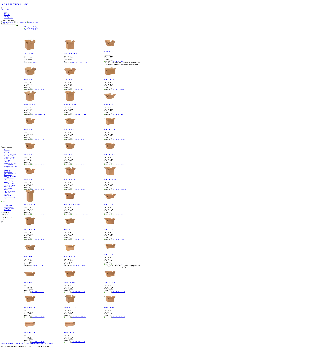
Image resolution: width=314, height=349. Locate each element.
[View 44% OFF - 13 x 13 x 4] (77, 89)
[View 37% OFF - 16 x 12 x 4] (117, 114)
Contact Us (7, 15)
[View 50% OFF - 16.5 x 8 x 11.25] (78, 114)
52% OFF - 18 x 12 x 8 (69, 154)
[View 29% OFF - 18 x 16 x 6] (37, 189)
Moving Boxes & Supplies (11, 183)
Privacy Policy (32, 343)
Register (8, 9)
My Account (47, 343)
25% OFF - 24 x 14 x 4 (29, 282)
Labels (5, 179)
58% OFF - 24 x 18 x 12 (29, 307)
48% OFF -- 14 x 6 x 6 (109, 79)
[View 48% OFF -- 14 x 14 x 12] (37, 114)
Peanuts (6, 189)
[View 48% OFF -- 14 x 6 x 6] (117, 89)
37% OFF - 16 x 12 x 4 (109, 104)
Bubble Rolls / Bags (9, 158)
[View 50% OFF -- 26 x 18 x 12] (118, 317)
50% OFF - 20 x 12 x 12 (29, 229)
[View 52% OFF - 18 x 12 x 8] (77, 164)
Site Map (18, 343)
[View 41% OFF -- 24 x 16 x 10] (77, 292)
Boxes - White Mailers (10, 155)
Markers (6, 182)
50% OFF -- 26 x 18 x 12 (109, 307)
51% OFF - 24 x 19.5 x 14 (70, 307)
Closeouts (5, 219)
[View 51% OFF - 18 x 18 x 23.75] (38, 214)
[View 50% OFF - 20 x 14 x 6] (77, 239)
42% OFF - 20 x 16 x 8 (109, 229)
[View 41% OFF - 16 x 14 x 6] (37, 139)
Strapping (6, 194)
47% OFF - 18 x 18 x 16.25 (110, 179)
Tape (5, 198)
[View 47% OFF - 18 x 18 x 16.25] (118, 189)
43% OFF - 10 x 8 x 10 (29, 53)
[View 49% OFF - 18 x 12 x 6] (37, 164)
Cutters (6, 167)
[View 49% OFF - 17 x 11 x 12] (118, 139)
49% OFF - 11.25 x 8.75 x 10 (70, 53)
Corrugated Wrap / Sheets (10, 166)
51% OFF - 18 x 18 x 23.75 (30, 204)
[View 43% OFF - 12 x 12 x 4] (117, 61)
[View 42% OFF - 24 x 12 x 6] (117, 264)
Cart (52, 343)
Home (5, 12)
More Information (8, 18)
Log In (2, 9)
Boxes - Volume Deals (10, 154)
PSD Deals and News (8, 217)
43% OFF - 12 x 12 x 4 (109, 51)
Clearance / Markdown (10, 163)
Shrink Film (7, 192)
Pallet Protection (8, 188)
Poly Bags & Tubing (9, 191)
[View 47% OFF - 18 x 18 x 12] (77, 189)
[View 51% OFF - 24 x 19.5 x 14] (78, 317)
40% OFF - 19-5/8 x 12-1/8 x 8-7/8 (72, 204)
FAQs (5, 204)
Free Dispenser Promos (10, 173)
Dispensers (7, 169)
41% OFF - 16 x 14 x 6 (29, 129)
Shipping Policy (40, 343)
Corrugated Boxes (8, 205)
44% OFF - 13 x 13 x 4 (69, 79)
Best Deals (6, 150)
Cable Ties (6, 161)
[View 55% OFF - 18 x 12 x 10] (118, 164)
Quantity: (26, 61)
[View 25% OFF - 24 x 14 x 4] (37, 292)
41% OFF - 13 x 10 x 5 (29, 79)
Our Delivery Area (9, 208)
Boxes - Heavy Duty (9, 153)
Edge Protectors (8, 170)
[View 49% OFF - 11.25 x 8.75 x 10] (78, 62)
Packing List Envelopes (10, 185)
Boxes (5, 151)
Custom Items (7, 210)
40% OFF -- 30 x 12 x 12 (69, 332)
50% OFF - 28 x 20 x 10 (29, 332)
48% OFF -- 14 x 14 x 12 (29, 104)
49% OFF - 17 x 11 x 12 (109, 129)
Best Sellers (7, 16)
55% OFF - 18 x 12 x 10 (109, 154)
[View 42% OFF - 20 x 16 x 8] (117, 239)
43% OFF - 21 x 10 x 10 (69, 256)
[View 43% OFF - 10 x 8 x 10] (37, 62)
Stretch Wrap (7, 195)
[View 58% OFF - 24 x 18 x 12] (37, 317)
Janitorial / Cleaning (9, 178)
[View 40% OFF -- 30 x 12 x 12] (77, 342)
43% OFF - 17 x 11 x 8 (69, 129)
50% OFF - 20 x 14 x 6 (69, 229)
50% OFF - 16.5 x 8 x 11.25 (70, 104)
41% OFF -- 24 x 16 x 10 (69, 282)
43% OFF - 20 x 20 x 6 (29, 256)
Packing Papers (8, 186)
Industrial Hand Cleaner (10, 176)
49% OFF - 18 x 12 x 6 (29, 154)
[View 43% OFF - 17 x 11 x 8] (77, 139)
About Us (6, 13)
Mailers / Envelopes (9, 180)
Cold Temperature (8, 164)
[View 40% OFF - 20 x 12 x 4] (117, 214)
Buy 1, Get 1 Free (8, 160)
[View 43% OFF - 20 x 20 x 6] (37, 265)
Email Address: (5, 214)
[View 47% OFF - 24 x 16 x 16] (118, 292)
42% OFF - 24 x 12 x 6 (109, 254)
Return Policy (24, 343)
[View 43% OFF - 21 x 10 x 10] (77, 265)
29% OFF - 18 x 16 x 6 (29, 179)
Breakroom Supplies (9, 157)
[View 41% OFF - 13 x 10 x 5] (37, 89)
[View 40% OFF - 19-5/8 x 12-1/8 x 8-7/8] (80, 214)
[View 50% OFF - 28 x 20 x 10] (37, 342)
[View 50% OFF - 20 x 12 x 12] (37, 239)
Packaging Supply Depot (14, 3)
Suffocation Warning (9, 197)
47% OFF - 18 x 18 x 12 (69, 179)
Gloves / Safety (8, 175)
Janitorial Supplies (8, 207)
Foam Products (8, 172)
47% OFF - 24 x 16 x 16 (109, 282)
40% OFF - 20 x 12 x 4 (109, 204)
